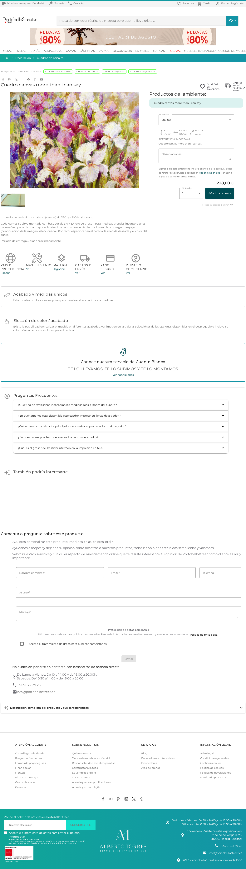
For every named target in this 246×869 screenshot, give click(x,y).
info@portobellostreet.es (36, 692)
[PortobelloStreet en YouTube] (111, 799)
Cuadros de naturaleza (58, 71)
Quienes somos (81, 753)
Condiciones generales (214, 758)
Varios (104, 50)
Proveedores (149, 763)
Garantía (20, 787)
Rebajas (175, 50)
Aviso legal (207, 753)
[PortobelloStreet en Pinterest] (119, 799)
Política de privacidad (214, 777)
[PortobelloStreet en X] (134, 799)
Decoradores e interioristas (158, 758)
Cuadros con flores (87, 71)
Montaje (20, 772)
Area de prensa (150, 767)
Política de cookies (212, 767)
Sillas (21, 50)
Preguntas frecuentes (28, 758)
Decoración (122, 50)
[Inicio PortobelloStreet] (19, 22)
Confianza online (211, 763)
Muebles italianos (198, 50)
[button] (120, 404)
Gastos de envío (25, 782)
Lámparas (87, 50)
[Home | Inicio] (6, 58)
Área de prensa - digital (86, 787)
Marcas (159, 50)
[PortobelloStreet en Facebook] (104, 799)
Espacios (142, 50)
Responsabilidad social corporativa (94, 763)
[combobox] (196, 120)
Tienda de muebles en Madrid (91, 758)
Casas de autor (81, 777)
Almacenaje (53, 50)
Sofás (35, 50)
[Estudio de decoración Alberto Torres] (123, 852)
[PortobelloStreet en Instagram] (127, 799)
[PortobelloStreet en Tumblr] (142, 799)
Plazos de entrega (26, 777)
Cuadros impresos (114, 71)
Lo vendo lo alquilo (84, 772)
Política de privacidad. (66, 843)
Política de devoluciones (215, 772)
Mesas (7, 50)
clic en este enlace (209, 172)
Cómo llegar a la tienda (29, 753)
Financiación (23, 767)
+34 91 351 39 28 (29, 685)
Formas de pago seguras (30, 763)
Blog (144, 753)
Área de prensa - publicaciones (91, 782)
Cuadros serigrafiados (142, 71)
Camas (71, 50)
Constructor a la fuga (85, 767)
